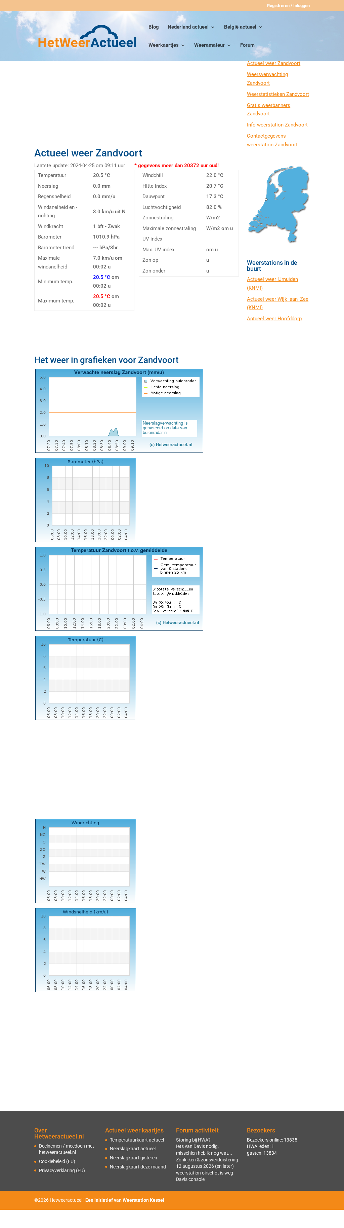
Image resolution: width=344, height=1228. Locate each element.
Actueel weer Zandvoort (273, 63)
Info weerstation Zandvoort (277, 125)
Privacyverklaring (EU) (62, 1170)
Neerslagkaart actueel (133, 1148)
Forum (247, 45)
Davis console (190, 1179)
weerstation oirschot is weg (204, 1173)
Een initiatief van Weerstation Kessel (124, 1200)
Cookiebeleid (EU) (57, 1161)
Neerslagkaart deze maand (138, 1166)
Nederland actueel (188, 27)
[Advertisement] (136, 97)
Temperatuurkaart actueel (137, 1140)
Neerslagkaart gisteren (133, 1157)
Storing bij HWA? (193, 1140)
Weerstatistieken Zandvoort (278, 94)
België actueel (240, 27)
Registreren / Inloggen (288, 5)
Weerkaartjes (163, 45)
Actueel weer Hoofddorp (274, 319)
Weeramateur (209, 45)
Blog (153, 27)
